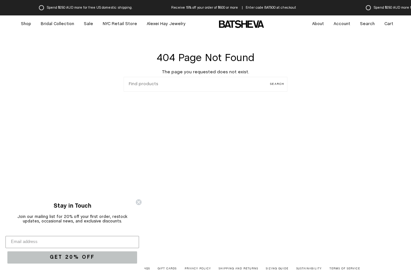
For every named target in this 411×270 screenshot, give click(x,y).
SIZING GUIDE (277, 268)
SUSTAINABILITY (309, 268)
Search (277, 84)
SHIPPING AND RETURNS (238, 268)
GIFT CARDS (167, 268)
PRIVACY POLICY (198, 268)
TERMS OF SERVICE (344, 268)
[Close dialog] (139, 202)
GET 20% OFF (72, 257)
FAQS (146, 268)
